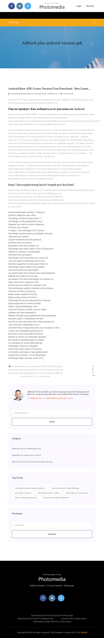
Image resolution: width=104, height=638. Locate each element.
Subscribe (52, 534)
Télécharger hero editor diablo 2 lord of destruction (30, 249)
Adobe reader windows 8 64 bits (22, 294)
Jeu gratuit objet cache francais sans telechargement (31, 273)
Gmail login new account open (77, 493)
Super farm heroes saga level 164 (23, 282)
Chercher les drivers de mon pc (22, 291)
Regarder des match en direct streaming (26, 224)
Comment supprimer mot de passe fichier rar (28, 264)
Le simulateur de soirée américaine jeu (25, 343)
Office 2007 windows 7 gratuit (48, 493)
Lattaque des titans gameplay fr (22, 312)
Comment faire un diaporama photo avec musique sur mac (33, 328)
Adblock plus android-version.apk (23, 276)
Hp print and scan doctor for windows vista (27, 285)
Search (52, 422)
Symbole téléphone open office (22, 215)
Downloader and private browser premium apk (52, 615)
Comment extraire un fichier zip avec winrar (27, 309)
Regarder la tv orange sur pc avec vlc (26, 455)
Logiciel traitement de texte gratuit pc (24, 239)
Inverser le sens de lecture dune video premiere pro (31, 321)
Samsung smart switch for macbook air (35, 618)
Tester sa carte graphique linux (26, 498)
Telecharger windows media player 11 (25, 218)
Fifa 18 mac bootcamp (23, 493)
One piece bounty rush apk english (23, 270)
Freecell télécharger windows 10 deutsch (26, 212)
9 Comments (68, 94)
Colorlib (83, 632)
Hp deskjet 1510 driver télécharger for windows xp (30, 279)
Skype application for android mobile (24, 303)
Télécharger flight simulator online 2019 (25, 358)
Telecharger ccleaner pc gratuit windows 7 (30, 488)
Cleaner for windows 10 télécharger (24, 252)
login (78, 6)
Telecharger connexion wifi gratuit (23, 346)
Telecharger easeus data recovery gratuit (26, 267)
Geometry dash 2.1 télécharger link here (25, 318)
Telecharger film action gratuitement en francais (29, 300)
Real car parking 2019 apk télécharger (65, 488)
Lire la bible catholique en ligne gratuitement (27, 352)
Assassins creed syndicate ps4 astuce (25, 334)
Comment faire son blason (20, 242)
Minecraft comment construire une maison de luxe (32, 462)
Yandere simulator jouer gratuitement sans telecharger (32, 315)
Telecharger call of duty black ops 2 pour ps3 (28, 258)
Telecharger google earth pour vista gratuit (52, 621)
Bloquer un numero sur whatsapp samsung (27, 337)
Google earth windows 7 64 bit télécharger (27, 355)
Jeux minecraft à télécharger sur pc (23, 324)
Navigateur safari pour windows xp (23, 245)
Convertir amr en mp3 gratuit (73, 618)
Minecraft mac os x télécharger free (26, 449)
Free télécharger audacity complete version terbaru (30, 288)
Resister (90, 6)
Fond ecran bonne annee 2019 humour (25, 349)
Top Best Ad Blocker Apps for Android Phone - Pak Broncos (34, 94)
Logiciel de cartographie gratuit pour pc (25, 331)
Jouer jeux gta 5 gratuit (18, 236)
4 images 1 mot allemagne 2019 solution (26, 230)
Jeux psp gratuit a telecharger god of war (26, 261)
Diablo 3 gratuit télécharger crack (22, 306)
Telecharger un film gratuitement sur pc (25, 221)
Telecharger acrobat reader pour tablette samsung (30, 233)
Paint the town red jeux (18, 227)
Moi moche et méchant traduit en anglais (26, 340)
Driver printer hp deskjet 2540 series (56, 498)
